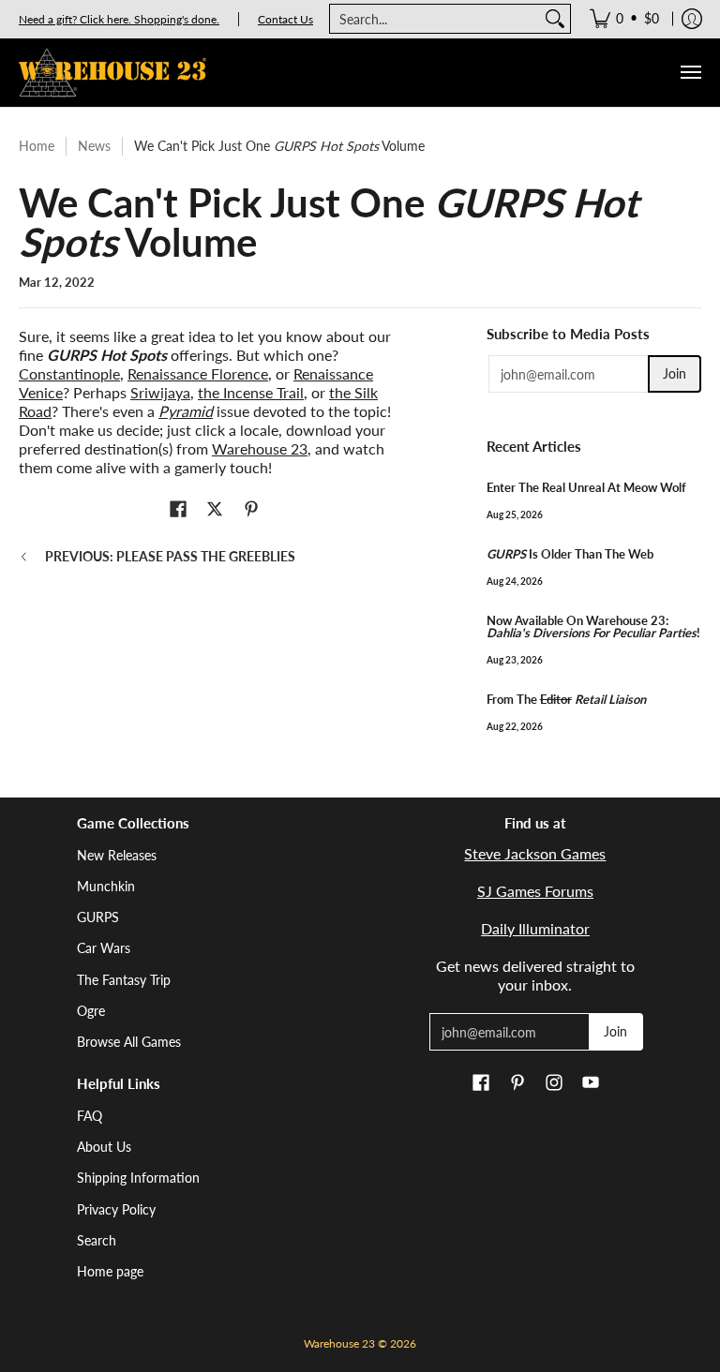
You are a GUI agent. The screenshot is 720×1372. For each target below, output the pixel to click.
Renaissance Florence (198, 373)
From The (566, 699)
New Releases (117, 855)
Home (36, 146)
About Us (104, 1147)
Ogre (91, 1011)
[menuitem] (624, 18)
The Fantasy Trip (124, 980)
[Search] (555, 19)
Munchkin (106, 886)
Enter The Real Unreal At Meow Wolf (586, 487)
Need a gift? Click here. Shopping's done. (119, 19)
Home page (110, 1271)
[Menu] (690, 72)
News (94, 146)
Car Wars (103, 948)
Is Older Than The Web (570, 553)
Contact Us (285, 19)
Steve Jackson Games (535, 853)
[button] (178, 510)
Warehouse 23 (260, 448)
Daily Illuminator (535, 928)
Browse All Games (129, 1042)
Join (674, 373)
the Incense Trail (251, 392)
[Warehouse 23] (112, 72)
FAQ (89, 1116)
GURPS (98, 917)
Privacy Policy (116, 1209)
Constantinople (69, 373)
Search (96, 1240)
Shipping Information (138, 1178)
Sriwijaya (160, 392)
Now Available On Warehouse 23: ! (593, 626)
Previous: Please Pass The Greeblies (170, 556)
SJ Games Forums (535, 891)
